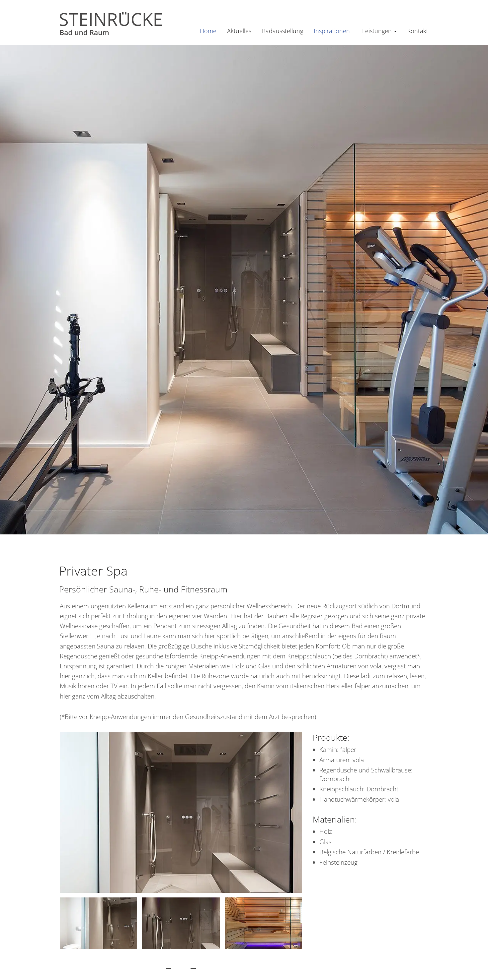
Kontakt (417, 31)
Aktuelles (239, 31)
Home (208, 31)
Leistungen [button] (377, 31)
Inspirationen (332, 31)
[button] (168, 965)
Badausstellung (282, 31)
